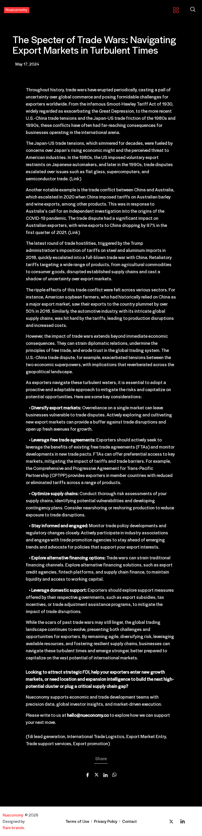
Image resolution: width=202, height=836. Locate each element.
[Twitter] (171, 821)
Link (75, 178)
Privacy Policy (105, 821)
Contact (129, 821)
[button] (193, 10)
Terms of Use (77, 821)
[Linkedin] (182, 821)
